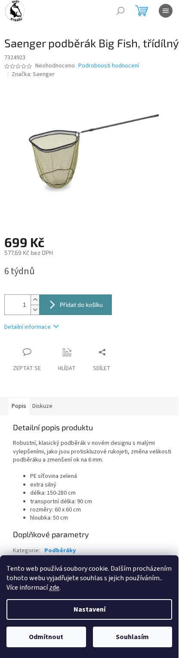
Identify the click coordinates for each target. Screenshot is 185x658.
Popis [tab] (19, 406)
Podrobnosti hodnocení (108, 66)
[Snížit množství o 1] (35, 310)
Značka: (33, 74)
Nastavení (89, 609)
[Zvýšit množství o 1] (35, 300)
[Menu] (165, 10)
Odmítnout (46, 637)
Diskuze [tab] (42, 406)
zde (54, 587)
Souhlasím (132, 637)
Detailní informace (27, 327)
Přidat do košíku (81, 304)
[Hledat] (120, 10)
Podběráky (60, 550)
